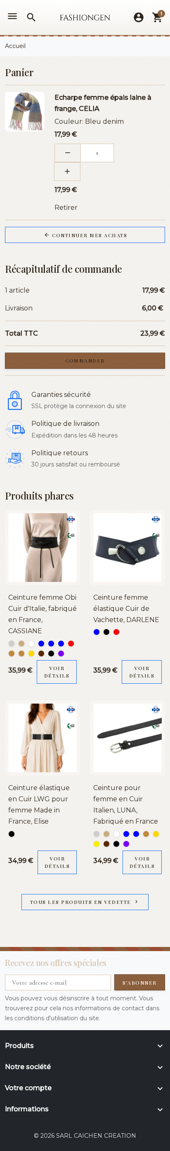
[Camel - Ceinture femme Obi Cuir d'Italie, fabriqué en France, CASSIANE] (11, 653)
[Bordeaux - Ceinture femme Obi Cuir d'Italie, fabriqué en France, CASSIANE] (71, 643)
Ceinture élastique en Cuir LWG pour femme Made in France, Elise (39, 805)
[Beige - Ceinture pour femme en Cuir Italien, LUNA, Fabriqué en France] (106, 834)
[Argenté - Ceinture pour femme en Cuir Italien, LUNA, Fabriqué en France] (96, 834)
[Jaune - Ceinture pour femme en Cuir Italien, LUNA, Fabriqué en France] (96, 844)
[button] (31, 17)
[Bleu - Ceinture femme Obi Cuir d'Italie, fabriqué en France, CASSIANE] (41, 643)
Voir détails (57, 672)
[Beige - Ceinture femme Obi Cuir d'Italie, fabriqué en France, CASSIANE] (21, 643)
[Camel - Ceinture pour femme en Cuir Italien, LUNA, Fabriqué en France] (146, 834)
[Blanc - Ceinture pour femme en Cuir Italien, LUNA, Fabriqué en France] (116, 834)
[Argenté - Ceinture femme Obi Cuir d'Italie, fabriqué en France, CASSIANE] (11, 643)
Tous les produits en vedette (85, 902)
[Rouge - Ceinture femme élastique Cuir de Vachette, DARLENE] (116, 632)
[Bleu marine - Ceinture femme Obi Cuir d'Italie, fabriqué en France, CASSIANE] (61, 643)
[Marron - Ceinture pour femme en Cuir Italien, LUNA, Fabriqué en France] (106, 844)
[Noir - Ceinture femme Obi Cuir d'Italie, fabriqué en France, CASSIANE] (51, 653)
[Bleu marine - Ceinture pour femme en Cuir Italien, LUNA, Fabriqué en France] (136, 834)
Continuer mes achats (86, 235)
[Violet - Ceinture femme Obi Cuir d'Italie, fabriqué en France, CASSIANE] (61, 653)
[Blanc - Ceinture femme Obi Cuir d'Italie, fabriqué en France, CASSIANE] (31, 643)
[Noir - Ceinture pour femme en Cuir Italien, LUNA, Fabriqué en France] (116, 844)
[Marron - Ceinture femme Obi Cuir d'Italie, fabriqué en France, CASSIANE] (41, 653)
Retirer (66, 207)
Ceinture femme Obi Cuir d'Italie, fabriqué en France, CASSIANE (42, 614)
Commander (85, 360)
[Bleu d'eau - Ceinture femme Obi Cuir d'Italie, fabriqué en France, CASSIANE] (51, 643)
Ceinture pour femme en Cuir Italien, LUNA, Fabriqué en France (125, 805)
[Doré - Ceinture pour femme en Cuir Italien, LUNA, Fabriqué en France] (156, 834)
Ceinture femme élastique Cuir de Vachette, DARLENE (126, 609)
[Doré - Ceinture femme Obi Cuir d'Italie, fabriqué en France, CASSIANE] (31, 653)
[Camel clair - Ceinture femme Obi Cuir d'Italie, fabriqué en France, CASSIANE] (21, 653)
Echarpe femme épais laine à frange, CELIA (102, 103)
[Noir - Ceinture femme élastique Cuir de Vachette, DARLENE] (106, 632)
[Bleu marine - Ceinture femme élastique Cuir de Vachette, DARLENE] (96, 632)
